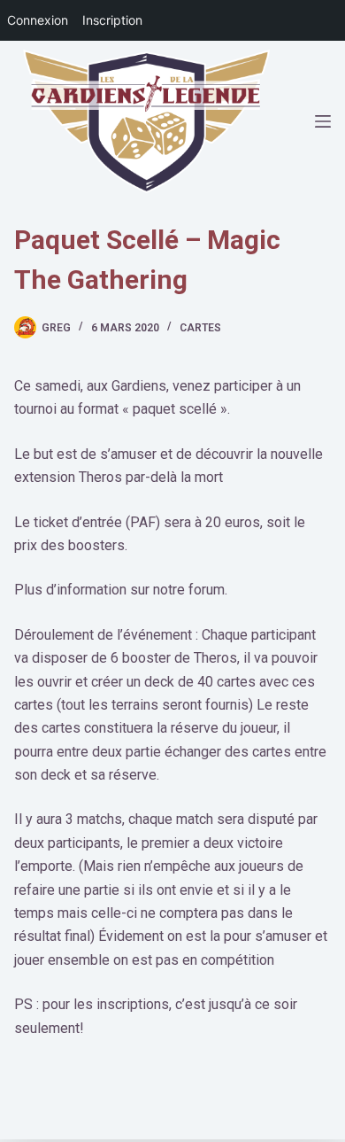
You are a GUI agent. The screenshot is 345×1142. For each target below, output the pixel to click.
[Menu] (323, 121)
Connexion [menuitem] (37, 19)
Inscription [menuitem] (112, 19)
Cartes (200, 328)
